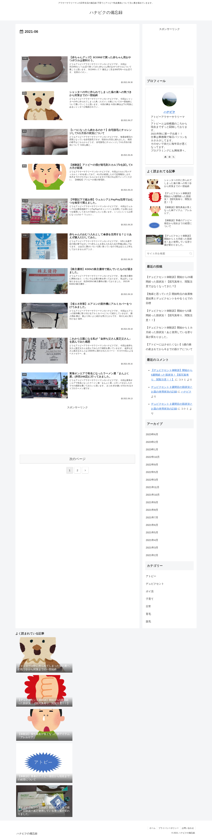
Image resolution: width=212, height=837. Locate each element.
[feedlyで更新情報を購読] (169, 157)
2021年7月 (152, 517)
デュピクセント (155, 583)
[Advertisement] (77, 42)
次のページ (77, 459)
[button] (190, 253)
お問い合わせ (188, 828)
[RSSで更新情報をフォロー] (173, 157)
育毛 (148, 614)
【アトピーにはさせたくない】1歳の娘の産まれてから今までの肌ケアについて (169, 347)
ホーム (152, 828)
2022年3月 (152, 479)
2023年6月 (152, 434)
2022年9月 (152, 464)
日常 (148, 606)
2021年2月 (152, 555)
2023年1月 (152, 449)
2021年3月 (152, 547)
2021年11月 (152, 487)
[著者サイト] (165, 157)
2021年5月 (152, 532)
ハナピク (169, 112)
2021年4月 (152, 540)
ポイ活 (150, 591)
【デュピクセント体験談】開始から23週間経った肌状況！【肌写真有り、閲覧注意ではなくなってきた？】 (169, 282)
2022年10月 (153, 457)
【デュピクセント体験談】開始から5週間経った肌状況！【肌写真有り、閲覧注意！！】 (169, 315)
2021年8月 (152, 509)
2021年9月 (152, 502)
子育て (150, 598)
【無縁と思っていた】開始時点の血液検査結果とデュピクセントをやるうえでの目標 (169, 298)
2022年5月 (152, 472)
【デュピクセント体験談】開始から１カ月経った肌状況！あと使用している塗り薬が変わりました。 (169, 332)
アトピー (151, 576)
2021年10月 (153, 494)
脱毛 (148, 621)
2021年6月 (152, 525)
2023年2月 (152, 442)
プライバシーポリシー (168, 828)
